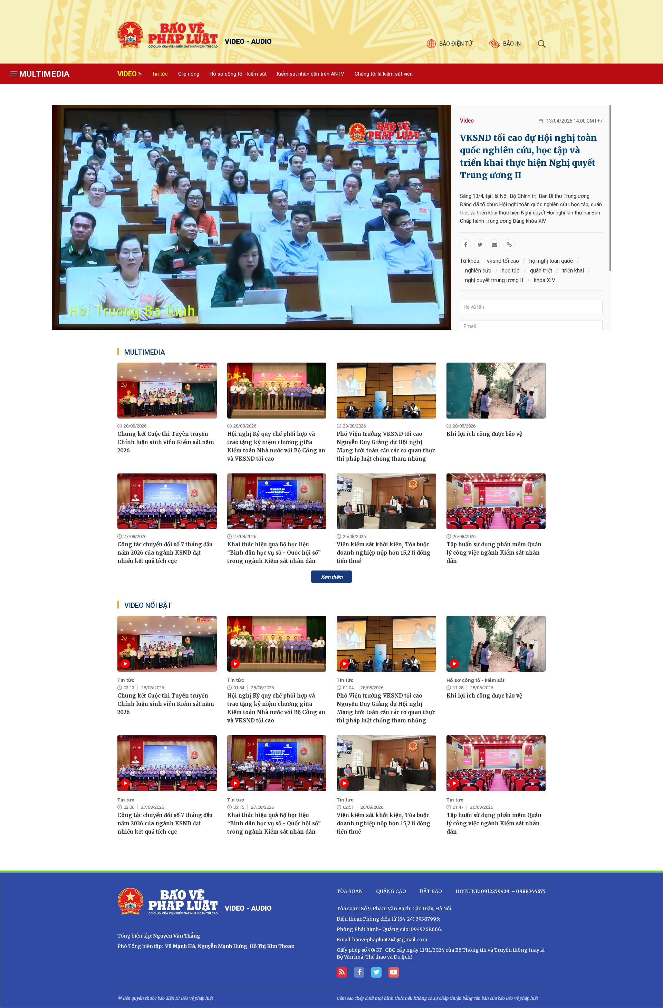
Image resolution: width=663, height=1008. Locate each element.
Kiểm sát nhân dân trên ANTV (310, 74)
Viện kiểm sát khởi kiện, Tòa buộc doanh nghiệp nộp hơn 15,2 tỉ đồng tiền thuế (384, 552)
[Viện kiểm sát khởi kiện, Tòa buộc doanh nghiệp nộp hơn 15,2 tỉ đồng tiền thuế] (386, 501)
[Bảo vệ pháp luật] (221, 35)
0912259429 (495, 891)
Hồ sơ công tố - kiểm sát (238, 74)
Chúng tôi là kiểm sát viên (384, 74)
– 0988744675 (528, 891)
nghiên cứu (478, 270)
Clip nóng (188, 74)
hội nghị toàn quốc (551, 261)
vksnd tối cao (503, 261)
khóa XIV (544, 280)
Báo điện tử (455, 43)
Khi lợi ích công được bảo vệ (484, 434)
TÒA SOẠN (350, 891)
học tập (511, 270)
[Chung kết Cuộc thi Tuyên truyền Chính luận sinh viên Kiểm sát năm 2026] (167, 391)
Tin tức (160, 74)
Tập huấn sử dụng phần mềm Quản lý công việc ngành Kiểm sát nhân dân (493, 552)
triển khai (573, 270)
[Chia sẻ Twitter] (480, 244)
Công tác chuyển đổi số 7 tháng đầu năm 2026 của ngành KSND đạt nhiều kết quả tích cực (165, 552)
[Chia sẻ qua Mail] (494, 244)
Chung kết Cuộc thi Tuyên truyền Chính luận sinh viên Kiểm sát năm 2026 (165, 442)
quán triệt (541, 270)
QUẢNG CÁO (391, 891)
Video (127, 74)
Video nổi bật (148, 605)
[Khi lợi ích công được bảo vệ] (496, 391)
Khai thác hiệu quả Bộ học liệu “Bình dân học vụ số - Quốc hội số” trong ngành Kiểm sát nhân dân (274, 552)
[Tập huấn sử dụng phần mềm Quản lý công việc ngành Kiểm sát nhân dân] (496, 501)
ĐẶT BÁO (431, 891)
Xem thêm (332, 577)
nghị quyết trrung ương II (494, 280)
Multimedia (44, 74)
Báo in (512, 43)
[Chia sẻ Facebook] (465, 244)
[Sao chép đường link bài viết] (509, 244)
